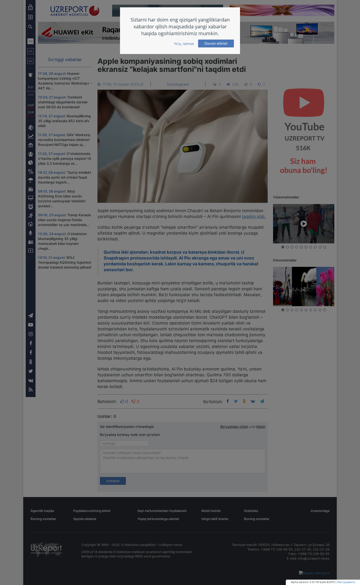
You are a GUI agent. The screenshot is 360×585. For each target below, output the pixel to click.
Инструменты (346, 582)
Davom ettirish (216, 43)
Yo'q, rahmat (184, 44)
